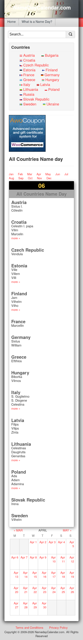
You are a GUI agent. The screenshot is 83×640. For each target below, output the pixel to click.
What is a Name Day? (37, 21)
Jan (11, 174)
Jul (66, 174)
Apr (39, 174)
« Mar (18, 530)
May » (67, 530)
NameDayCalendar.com (42, 8)
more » (15, 238)
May (48, 174)
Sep (20, 178)
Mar (29, 174)
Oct (30, 178)
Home (11, 21)
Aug (11, 178)
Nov (39, 178)
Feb (20, 174)
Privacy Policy (58, 627)
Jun (57, 174)
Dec (49, 178)
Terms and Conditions (29, 627)
